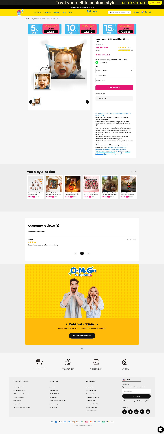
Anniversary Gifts (91, 390)
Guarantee (53, 397)
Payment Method (18, 404)
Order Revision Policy (19, 390)
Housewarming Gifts (92, 397)
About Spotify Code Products (22, 407)
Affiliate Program (55, 404)
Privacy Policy (17, 400)
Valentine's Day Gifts (92, 404)
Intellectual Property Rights (58, 400)
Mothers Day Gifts (91, 407)
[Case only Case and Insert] (114, 80)
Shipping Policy (54, 390)
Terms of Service (18, 397)
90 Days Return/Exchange (21, 394)
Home (27, 19)
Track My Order (18, 387)
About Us (52, 387)
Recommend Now (81, 335)
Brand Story (53, 407)
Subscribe (136, 396)
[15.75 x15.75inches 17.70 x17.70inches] (114, 70)
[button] (119, 12)
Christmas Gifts (90, 400)
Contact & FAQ (54, 394)
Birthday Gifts (90, 387)
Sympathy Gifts (90, 394)
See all (133, 172)
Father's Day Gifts (91, 411)
